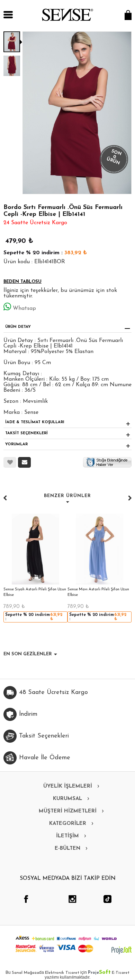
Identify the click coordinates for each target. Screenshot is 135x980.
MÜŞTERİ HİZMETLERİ (68, 811)
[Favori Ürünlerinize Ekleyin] (9, 462)
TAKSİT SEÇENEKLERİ (26, 433)
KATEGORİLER (67, 823)
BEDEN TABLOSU (22, 281)
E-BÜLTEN (67, 848)
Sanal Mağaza (25, 973)
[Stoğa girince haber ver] (107, 462)
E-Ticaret (120, 973)
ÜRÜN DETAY (18, 327)
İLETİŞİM (67, 836)
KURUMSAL (67, 798)
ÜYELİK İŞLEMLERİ (67, 786)
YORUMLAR (16, 444)
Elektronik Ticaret (62, 973)
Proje (99, 973)
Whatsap (24, 308)
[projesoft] (121, 950)
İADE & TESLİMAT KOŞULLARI (34, 422)
